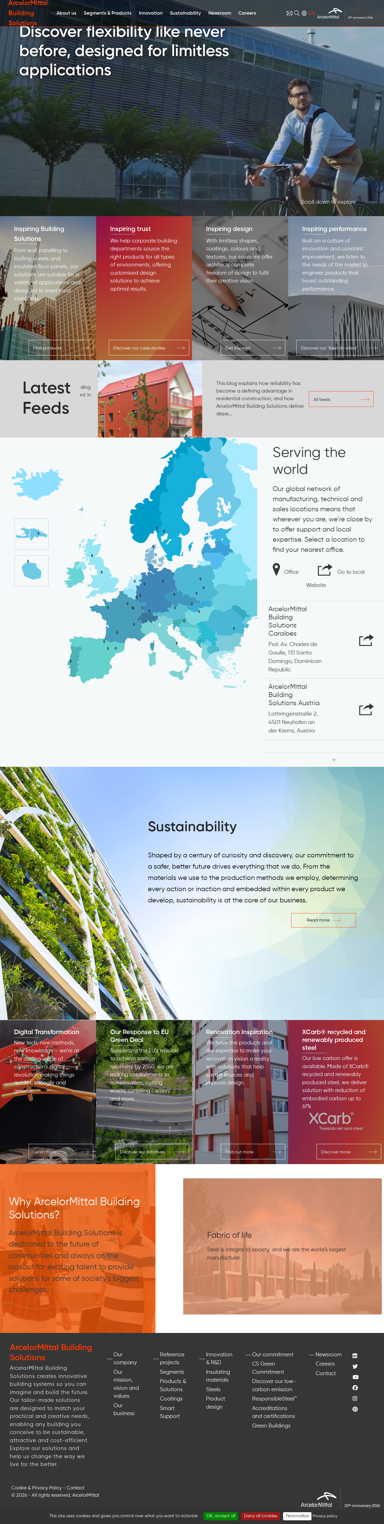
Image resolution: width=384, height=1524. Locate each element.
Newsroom (329, 1354)
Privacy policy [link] (325, 1516)
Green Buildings (271, 1426)
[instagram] (363, 1399)
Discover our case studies (139, 348)
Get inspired (237, 348)
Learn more (45, 1152)
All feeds (321, 400)
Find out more (239, 1152)
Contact (326, 1373)
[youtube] (363, 1378)
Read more (318, 920)
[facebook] (363, 1388)
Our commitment (272, 1354)
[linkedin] (363, 1356)
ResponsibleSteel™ (274, 1399)
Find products (47, 348)
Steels (213, 1389)
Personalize (297, 1516)
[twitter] (363, 1367)
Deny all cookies (260, 1516)
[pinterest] (363, 1410)
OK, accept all (220, 1516)
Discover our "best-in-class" (329, 348)
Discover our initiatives (142, 1152)
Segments (172, 1372)
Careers (325, 1364)
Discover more (336, 1152)
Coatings (171, 1399)
